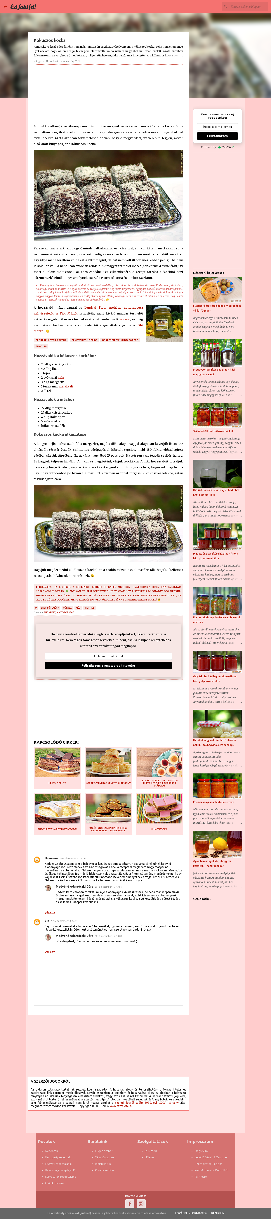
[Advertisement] (108, 93)
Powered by (208, 147)
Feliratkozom (217, 136)
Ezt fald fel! (23, 6)
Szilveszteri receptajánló (60, 1176)
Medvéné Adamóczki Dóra (74, 886)
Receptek (51, 1151)
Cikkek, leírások (54, 1183)
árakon (124, 319)
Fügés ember (103, 1151)
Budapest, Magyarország (59, 612)
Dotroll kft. (221, 1170)
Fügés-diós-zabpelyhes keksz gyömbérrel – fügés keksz (108, 829)
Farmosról (200, 1176)
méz (61, 377)
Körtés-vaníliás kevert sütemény (108, 783)
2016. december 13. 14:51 (64, 921)
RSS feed (151, 1151)
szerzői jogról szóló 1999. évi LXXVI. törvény (147, 1102)
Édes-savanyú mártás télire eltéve (213, 802)
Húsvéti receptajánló (58, 1164)
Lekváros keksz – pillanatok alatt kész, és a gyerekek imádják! (159, 783)
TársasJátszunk (104, 1157)
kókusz (67, 608)
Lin (47, 920)
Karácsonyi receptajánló (60, 1170)
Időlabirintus (103, 1164)
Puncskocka (159, 829)
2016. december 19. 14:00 (108, 936)
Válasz (50, 912)
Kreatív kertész (104, 1170)
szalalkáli (65, 386)
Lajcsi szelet (57, 783)
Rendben (217, 1213)
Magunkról (201, 1151)
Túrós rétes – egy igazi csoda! (57, 829)
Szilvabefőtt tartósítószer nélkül (213, 431)
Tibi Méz (89, 608)
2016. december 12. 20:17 (72, 858)
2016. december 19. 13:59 (108, 886)
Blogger (216, 1164)
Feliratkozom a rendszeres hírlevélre (108, 665)
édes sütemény (50, 608)
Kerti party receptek (58, 1157)
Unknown (51, 858)
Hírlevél (149, 1157)
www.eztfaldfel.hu (121, 1106)
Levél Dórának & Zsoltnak (210, 1157)
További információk (191, 1213)
